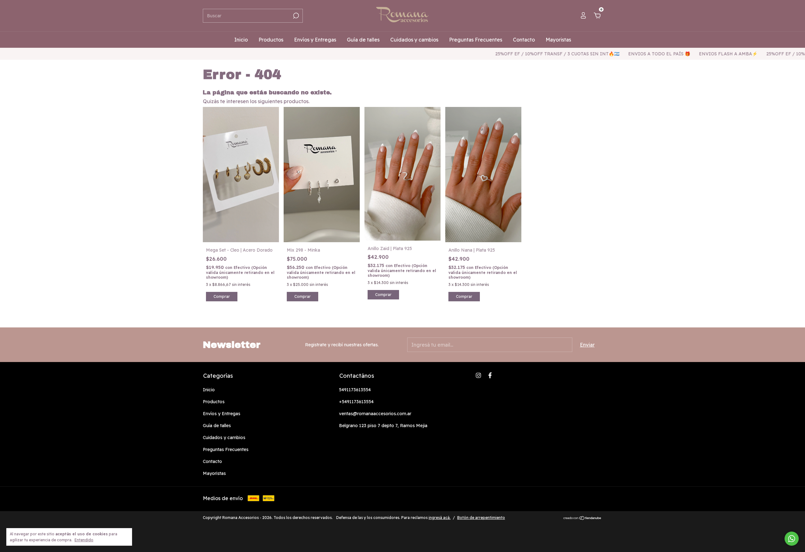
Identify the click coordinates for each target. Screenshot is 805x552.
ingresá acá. (440, 517)
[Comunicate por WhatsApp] (792, 539)
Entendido (84, 540)
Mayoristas (558, 39)
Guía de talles (363, 39)
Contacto (524, 39)
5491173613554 (355, 390)
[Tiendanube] (582, 518)
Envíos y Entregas (315, 39)
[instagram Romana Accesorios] (478, 375)
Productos (270, 39)
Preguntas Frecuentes (475, 39)
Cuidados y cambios (414, 39)
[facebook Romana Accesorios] (490, 375)
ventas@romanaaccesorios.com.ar (375, 413)
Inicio (241, 39)
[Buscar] (295, 15)
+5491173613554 (356, 401)
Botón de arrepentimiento (481, 517)
